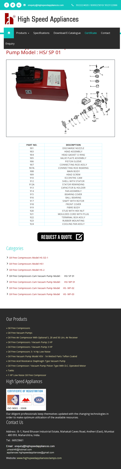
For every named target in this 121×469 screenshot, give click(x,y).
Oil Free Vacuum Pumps (20, 332)
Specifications (41, 33)
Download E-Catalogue (67, 33)
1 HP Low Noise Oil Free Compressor (27, 375)
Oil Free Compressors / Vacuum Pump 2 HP (30, 342)
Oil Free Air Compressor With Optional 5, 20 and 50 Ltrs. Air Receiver (43, 337)
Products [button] (21, 33)
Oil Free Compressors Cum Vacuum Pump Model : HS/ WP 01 (42, 281)
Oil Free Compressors (19, 328)
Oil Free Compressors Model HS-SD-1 (28, 257)
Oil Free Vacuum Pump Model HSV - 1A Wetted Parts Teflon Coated (42, 356)
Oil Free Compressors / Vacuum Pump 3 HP (30, 346)
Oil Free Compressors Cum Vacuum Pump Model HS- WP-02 (41, 288)
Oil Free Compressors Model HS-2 (26, 269)
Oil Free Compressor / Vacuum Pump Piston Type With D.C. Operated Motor (47, 365)
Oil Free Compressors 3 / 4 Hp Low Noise (29, 351)
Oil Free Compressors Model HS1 (26, 263)
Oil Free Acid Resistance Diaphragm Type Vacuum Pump (36, 361)
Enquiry (10, 43)
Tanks (11, 370)
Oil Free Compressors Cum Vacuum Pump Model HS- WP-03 (41, 294)
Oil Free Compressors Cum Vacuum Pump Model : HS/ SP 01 (41, 275)
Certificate (91, 33)
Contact (105, 33)
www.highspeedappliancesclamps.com (39, 458)
